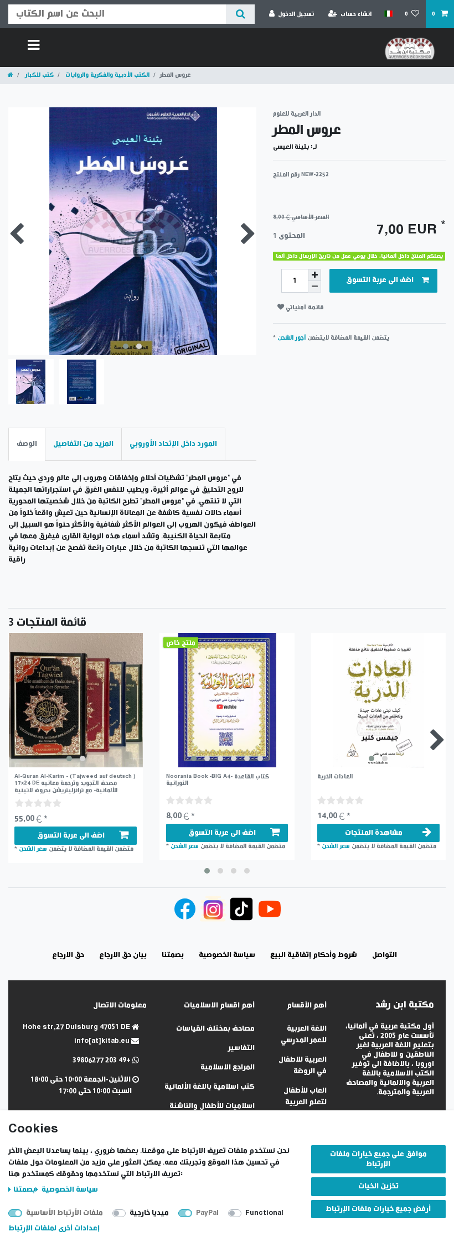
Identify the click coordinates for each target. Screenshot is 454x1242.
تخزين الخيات (378, 1186)
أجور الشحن (291, 338)
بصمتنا (24, 1190)
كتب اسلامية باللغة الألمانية (209, 1087)
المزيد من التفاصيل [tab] (83, 444)
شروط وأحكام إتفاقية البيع (313, 955)
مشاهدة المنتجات (374, 833)
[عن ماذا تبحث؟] (240, 14)
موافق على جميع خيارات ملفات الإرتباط (378, 1159)
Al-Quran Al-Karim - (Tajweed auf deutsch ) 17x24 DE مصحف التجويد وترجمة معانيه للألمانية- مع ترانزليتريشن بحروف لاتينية (75, 783)
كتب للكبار (38, 75)
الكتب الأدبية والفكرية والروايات (106, 75)
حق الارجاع (68, 955)
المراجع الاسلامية (227, 1067)
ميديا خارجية (149, 1213)
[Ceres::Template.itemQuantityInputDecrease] (314, 287)
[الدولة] (388, 14)
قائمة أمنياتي (304, 307)
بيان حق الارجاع (123, 955)
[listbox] (75, 700)
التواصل (384, 955)
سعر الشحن (33, 849)
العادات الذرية (335, 776)
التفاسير (241, 1048)
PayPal (207, 1213)
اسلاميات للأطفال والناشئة (212, 1106)
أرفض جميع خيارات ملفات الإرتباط (378, 1209)
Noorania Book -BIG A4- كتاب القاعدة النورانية (217, 779)
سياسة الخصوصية (69, 1190)
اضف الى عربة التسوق (380, 280)
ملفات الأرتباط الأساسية (64, 1213)
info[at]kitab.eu (102, 1041)
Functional (264, 1213)
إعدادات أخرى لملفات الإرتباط (54, 1228)
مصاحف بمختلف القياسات (215, 1029)
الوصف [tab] (27, 444)
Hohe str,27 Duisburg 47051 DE (77, 1027)
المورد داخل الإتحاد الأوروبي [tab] (173, 444)
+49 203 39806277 (102, 1060)
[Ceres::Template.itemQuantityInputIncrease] (314, 275)
